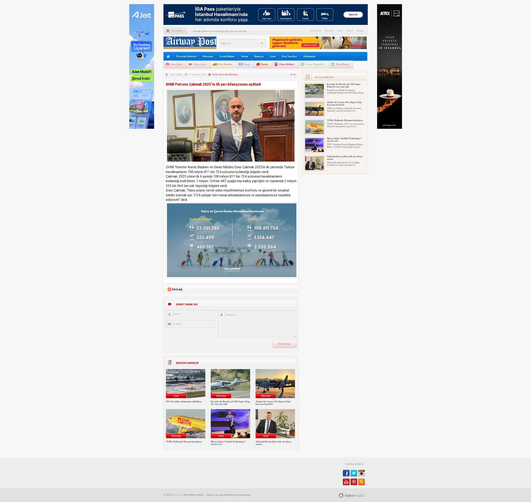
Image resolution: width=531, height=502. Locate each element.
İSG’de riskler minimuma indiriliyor (184, 401)
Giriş (339, 30)
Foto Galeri (177, 64)
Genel (273, 56)
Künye (349, 30)
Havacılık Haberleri (186, 56)
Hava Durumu (225, 64)
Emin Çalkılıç (176, 74)
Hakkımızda (309, 56)
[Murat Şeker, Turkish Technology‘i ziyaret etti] (314, 151)
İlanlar (264, 64)
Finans (247, 64)
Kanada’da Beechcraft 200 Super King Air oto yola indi (220, 31)
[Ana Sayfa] (168, 56)
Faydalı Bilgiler (227, 56)
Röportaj (259, 56)
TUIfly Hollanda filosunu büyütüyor (184, 441)
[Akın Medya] (341, 495)
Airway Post (177, 494)
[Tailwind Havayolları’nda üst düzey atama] (314, 169)
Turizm (244, 56)
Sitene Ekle (315, 30)
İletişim (360, 30)
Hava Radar (342, 64)
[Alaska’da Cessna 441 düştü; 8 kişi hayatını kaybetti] (314, 115)
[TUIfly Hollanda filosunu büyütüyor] (314, 133)
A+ (295, 74)
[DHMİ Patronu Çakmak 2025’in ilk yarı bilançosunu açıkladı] (231, 164)
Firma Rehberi (286, 64)
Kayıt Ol (329, 30)
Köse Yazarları (289, 56)
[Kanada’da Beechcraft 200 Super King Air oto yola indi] (314, 97)
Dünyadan (208, 56)
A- (292, 74)
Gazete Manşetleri (314, 64)
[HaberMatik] (356, 495)
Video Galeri (200, 64)
